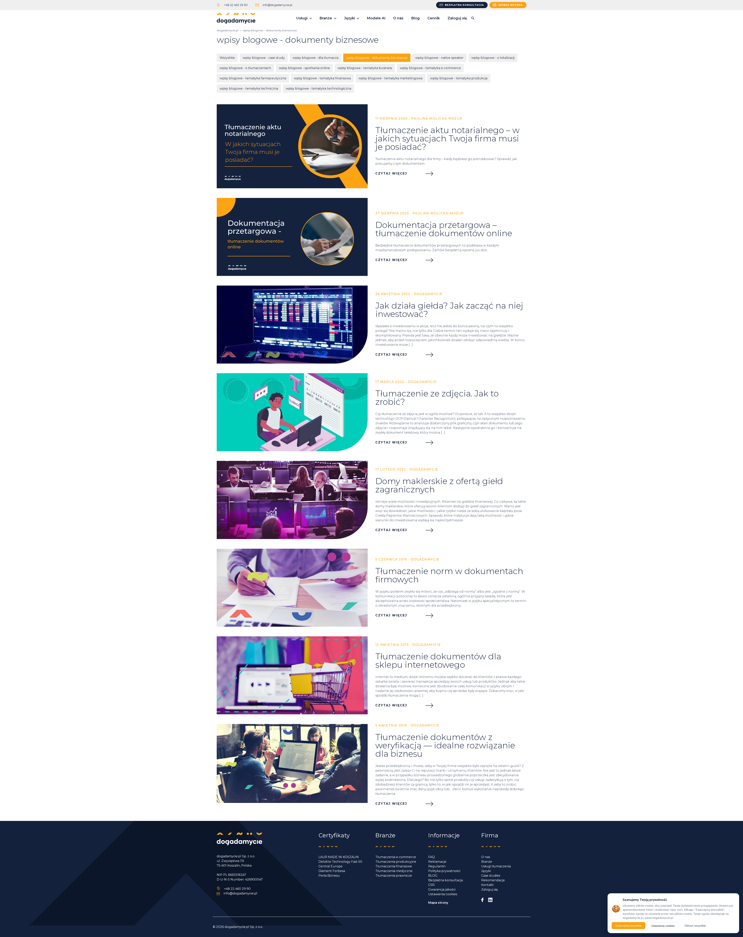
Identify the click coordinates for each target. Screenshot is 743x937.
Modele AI (376, 18)
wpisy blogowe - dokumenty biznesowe (376, 58)
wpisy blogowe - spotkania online (304, 68)
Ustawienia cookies (442, 894)
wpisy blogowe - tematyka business (365, 68)
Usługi (301, 18)
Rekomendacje (493, 880)
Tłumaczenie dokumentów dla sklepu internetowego (438, 660)
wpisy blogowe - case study (264, 58)
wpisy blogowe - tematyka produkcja (458, 78)
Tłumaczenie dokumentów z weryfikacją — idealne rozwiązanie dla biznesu (445, 745)
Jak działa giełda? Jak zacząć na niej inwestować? (449, 309)
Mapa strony (438, 902)
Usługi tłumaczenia (496, 866)
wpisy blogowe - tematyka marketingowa (390, 78)
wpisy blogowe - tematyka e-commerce (430, 68)
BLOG (432, 875)
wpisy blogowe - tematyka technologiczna (318, 88)
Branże (325, 18)
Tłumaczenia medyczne (394, 871)
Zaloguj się (457, 18)
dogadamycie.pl (227, 30)
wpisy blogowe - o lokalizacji (492, 58)
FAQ (431, 857)
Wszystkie (227, 58)
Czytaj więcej (391, 173)
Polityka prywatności (444, 871)
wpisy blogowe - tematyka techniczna (249, 88)
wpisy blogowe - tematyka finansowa (322, 78)
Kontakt (487, 885)
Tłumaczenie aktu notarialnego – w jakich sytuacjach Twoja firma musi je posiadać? (447, 138)
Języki (349, 18)
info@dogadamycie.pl (277, 5)
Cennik (433, 18)
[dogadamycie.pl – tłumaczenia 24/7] (236, 18)
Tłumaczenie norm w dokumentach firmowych (449, 575)
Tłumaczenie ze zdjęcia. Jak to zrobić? (437, 397)
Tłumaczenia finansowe (393, 866)
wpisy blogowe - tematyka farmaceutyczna (253, 78)
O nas (398, 18)
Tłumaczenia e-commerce (395, 857)
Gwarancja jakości (441, 889)
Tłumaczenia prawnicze (393, 875)
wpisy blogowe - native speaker (439, 58)
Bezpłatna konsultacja (445, 880)
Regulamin (436, 866)
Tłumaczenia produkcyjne (395, 861)
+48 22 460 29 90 (236, 5)
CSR (431, 885)
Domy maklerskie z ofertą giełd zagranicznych (439, 485)
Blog (415, 18)
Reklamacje (437, 861)
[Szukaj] (473, 18)
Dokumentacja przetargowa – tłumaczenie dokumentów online (443, 229)
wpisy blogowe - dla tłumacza (315, 58)
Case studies (490, 875)
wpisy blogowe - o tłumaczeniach (245, 68)
